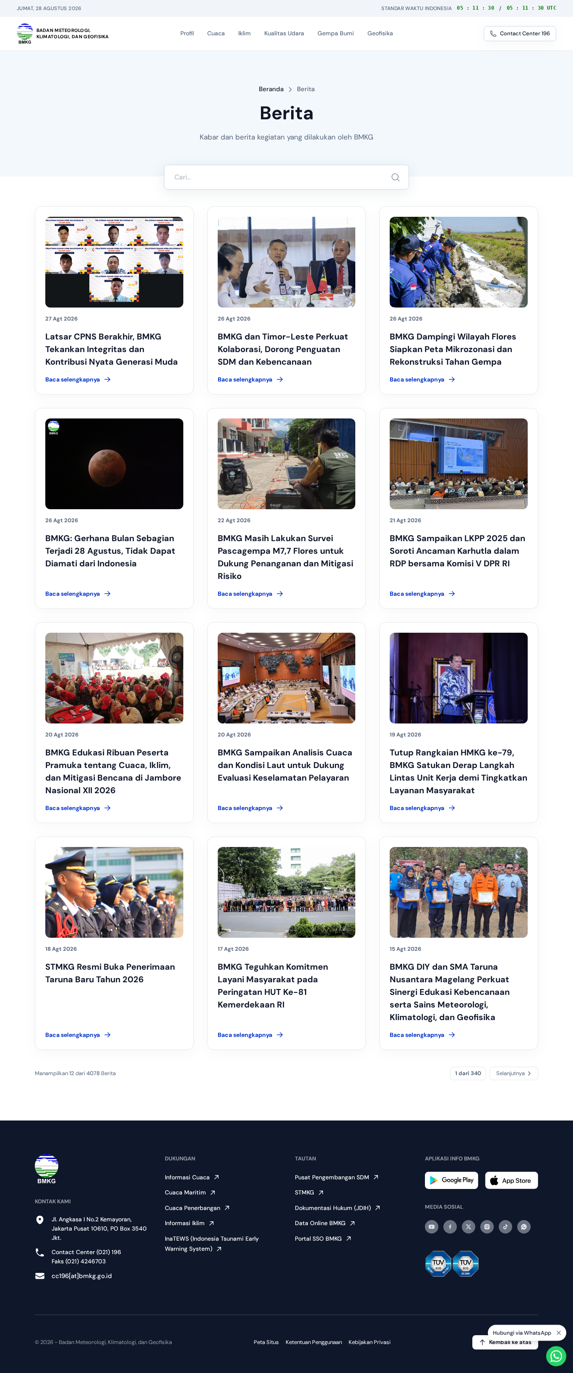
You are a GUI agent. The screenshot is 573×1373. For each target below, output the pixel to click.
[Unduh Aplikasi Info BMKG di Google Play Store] (451, 1180)
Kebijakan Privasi (370, 1342)
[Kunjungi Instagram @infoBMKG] (487, 1227)
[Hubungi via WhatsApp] (556, 1356)
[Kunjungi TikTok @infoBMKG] (505, 1227)
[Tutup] (559, 1331)
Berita (306, 89)
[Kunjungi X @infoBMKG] (468, 1227)
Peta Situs (266, 1342)
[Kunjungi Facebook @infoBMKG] (450, 1227)
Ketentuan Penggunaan (314, 1342)
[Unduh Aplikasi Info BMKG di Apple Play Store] (511, 1180)
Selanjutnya (510, 1073)
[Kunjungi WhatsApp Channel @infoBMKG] (524, 1227)
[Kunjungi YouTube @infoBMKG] (431, 1227)
